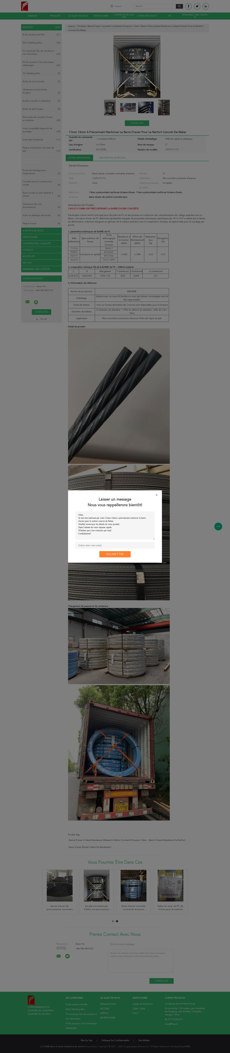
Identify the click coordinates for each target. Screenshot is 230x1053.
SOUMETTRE (115, 554)
